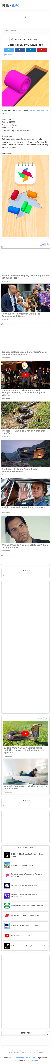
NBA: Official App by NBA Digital (24, 885)
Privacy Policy (32, 1052)
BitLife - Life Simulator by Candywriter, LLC (28, 946)
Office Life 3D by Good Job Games (25, 926)
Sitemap (16, 1052)
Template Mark (33, 1060)
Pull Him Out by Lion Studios (22, 865)
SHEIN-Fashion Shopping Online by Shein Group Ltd (27, 855)
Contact (40, 1052)
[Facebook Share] (20, 50)
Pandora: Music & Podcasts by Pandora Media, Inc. (26, 875)
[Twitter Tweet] (9, 50)
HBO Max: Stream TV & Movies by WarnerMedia (24, 895)
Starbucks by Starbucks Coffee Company (27, 906)
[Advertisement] (26, 24)
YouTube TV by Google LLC (21, 936)
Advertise (23, 1052)
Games (9, 55)
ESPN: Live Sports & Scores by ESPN (25, 916)
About (10, 1052)
